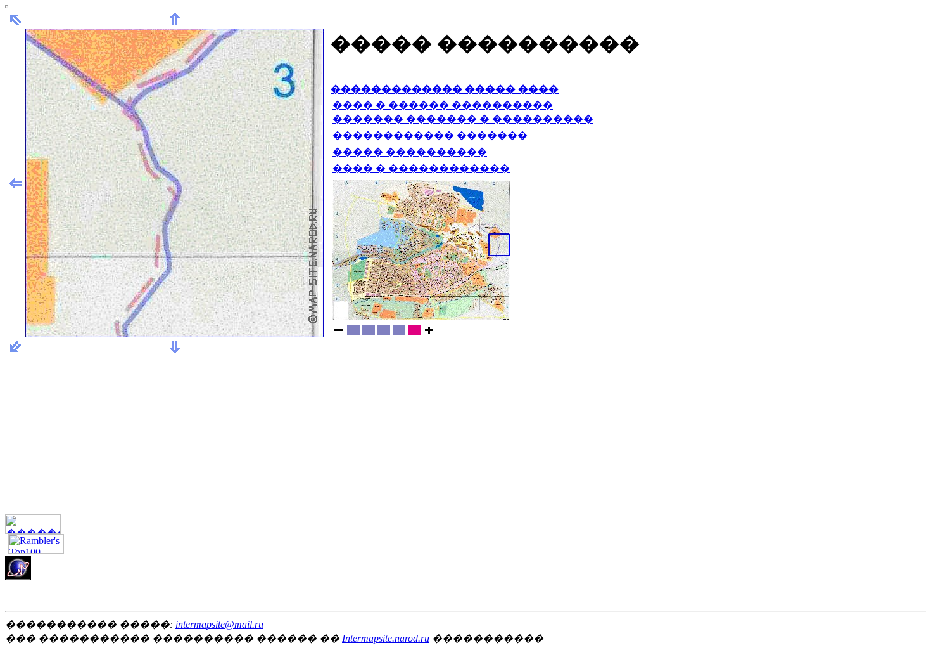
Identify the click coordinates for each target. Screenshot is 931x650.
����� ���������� (409, 151)
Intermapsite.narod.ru (385, 638)
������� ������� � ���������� (462, 119)
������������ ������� (430, 135)
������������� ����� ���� (445, 89)
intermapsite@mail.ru (219, 624)
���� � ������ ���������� (442, 105)
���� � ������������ (421, 168)
